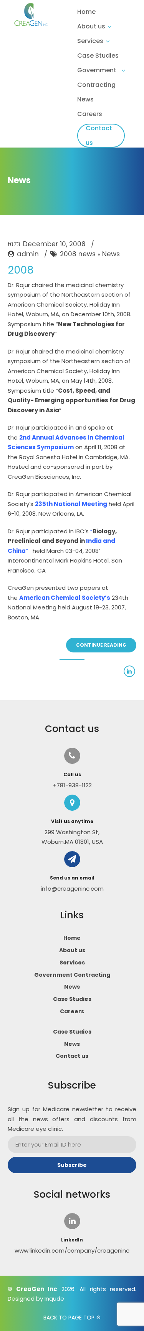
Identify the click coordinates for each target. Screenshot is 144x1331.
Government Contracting (96, 77)
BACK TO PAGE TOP (68, 1317)
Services (90, 41)
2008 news (78, 254)
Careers (89, 114)
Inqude (54, 1298)
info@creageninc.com (72, 889)
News (85, 99)
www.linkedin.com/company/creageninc (72, 1250)
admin (28, 254)
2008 (21, 270)
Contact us (99, 135)
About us (91, 26)
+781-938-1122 (72, 785)
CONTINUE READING (101, 645)
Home (86, 11)
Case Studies (98, 55)
